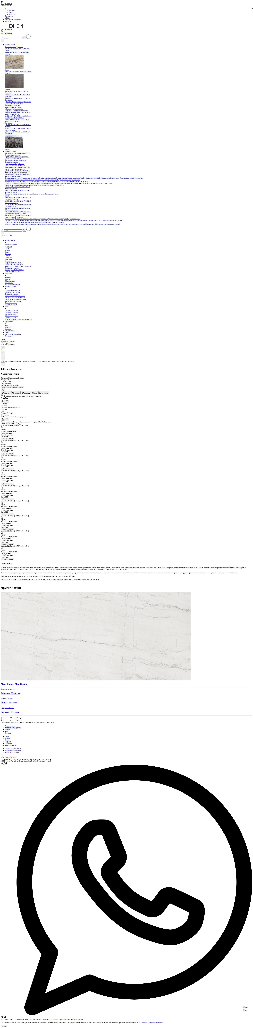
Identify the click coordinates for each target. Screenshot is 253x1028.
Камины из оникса (39, 194)
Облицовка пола (10, 314)
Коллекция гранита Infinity (14, 264)
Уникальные (9, 283)
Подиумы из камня (73, 219)
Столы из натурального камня (15, 296)
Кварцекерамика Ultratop (13, 263)
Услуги (7, 196)
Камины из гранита (51, 194)
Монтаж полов (46, 224)
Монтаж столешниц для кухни (15, 224)
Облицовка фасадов (11, 312)
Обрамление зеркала (22, 219)
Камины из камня (11, 304)
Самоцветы (8, 261)
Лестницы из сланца (41, 181)
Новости (12, 11)
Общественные (10, 281)
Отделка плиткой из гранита (14, 222)
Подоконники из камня (12, 292)
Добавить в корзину (7, 438)
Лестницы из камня (11, 294)
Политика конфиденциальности (39, 1019)
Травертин (8, 257)
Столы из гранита (72, 183)
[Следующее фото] (3, 364)
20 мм (5, 406)
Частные (7, 277)
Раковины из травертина (56, 185)
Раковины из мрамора (40, 185)
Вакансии (12, 14)
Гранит (7, 248)
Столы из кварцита (45, 183)
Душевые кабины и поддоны (57, 219)
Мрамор (7, 250)
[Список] (7, 401)
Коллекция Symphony (12, 268)
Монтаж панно (90, 224)
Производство (9, 16)
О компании (9, 9)
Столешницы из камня (12, 290)
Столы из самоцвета (59, 183)
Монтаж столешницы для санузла (62, 224)
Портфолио (8, 123)
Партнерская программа (13, 19)
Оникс (7, 252)
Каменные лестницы (12, 752)
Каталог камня (10, 44)
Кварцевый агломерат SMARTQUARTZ (18, 266)
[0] (251, 10)
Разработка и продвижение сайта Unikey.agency (67, 1019)
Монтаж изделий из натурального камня (18, 319)
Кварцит (8, 254)
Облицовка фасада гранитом (14, 220)
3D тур (7, 332)
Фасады (7, 279)
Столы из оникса (84, 183)
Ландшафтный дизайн (12, 284)
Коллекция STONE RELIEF (14, 270)
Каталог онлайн (10, 47)
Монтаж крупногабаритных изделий (107, 224)
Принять (4, 1026)
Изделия (7, 729)
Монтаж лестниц (79, 224)
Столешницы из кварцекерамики (131, 178)
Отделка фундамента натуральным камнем (107, 220)
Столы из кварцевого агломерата (28, 183)
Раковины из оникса (26, 185)
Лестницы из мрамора (26, 181)
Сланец (7, 255)
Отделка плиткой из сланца (55, 222)
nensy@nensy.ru (58, 579)
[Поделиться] (3, 389)
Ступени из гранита (68, 181)
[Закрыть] (3, 347)
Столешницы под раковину (38, 219)
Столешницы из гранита (13, 178)
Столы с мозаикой (96, 183)
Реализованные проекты (13, 728)
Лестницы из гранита (12, 181)
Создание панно (10, 317)
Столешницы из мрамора (47, 178)
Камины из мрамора (26, 194)
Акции (9, 247)
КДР (5, 413)
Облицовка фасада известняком (34, 220)
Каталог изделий (10, 151)
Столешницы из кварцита (30, 178)
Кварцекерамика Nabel (12, 271)
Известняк (8, 259)
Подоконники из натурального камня (44, 180)
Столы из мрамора (11, 183)
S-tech (5, 409)
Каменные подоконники (13, 748)
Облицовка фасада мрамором (55, 220)
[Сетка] (3, 401)
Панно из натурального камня (15, 297)
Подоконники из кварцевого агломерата (18, 180)
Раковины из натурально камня (15, 299)
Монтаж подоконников (33, 224)
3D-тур (7, 18)
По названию (8, 417)
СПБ (10, 413)
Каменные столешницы (13, 750)
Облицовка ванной (11, 310)
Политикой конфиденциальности (152, 1022)
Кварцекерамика (10, 745)
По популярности (21, 417)
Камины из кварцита (12, 194)
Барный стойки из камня (13, 301)
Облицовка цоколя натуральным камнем (79, 220)
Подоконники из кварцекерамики (68, 180)
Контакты (8, 21)
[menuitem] (6, 392)
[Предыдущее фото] (3, 359)
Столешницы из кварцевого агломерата (69, 178)
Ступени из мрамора (81, 181)
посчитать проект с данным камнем (12, 387)
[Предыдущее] (3, 352)
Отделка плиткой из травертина (35, 222)
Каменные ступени (54, 181)
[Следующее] (3, 355)
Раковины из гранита (12, 185)
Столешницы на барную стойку (109, 178)
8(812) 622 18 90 (6, 4)
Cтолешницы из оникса (91, 178)
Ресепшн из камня (11, 303)
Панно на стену (10, 219)
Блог (10, 12)
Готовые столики (107, 183)
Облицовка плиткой (11, 316)
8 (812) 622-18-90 (10, 757)
